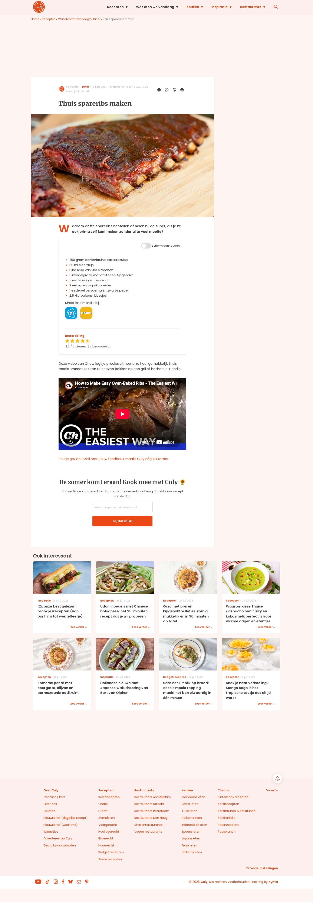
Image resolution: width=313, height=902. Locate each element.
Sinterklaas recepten (233, 797)
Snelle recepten (110, 859)
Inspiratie (219, 7)
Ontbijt (103, 804)
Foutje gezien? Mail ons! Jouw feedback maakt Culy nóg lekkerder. (114, 458)
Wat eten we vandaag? (74, 19)
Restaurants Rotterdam (151, 811)
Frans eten (189, 845)
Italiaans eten (192, 818)
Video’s (272, 790)
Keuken (193, 7)
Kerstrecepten (109, 797)
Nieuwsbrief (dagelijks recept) (65, 818)
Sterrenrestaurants (148, 825)
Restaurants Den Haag (151, 818)
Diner (97, 19)
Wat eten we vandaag (155, 7)
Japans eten (191, 838)
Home (35, 19)
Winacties (50, 831)
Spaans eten (191, 831)
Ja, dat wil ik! (122, 521)
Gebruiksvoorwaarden (59, 845)
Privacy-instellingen (262, 868)
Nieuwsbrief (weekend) (60, 825)
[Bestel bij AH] (71, 313)
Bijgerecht (105, 838)
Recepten (115, 7)
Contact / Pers (54, 797)
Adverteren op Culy (57, 838)
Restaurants (250, 7)
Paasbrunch (226, 831)
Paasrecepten (228, 825)
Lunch (102, 811)
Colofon (49, 811)
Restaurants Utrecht (149, 804)
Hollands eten (192, 852)
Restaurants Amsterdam (152, 797)
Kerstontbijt (226, 818)
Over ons (50, 804)
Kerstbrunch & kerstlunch (237, 811)
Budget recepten (111, 852)
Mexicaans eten (193, 797)
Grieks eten (190, 804)
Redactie (72, 87)
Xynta (273, 882)
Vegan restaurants (148, 831)
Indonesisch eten (194, 825)
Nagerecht (106, 845)
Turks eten (189, 811)
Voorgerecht (107, 825)
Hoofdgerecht (108, 831)
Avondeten (106, 818)
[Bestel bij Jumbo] (86, 313)
